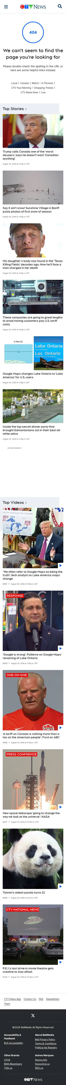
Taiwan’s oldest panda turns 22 (24, 892)
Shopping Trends (43, 87)
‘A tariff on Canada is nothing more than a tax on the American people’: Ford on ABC (31, 735)
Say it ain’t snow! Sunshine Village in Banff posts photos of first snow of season (31, 209)
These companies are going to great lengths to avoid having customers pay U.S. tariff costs (33, 321)
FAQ (41, 999)
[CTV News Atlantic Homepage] (33, 7)
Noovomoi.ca (42, 1063)
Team (7, 1003)
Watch (35, 83)
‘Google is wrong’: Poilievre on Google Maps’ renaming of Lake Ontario (32, 656)
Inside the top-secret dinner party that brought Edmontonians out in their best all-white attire (32, 430)
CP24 (7, 1059)
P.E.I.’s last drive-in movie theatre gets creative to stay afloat (28, 970)
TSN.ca (8, 1067)
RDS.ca (39, 1067)
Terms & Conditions (45, 1043)
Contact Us (30, 999)
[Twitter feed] (33, 1015)
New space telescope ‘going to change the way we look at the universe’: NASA (31, 815)
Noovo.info (41, 1059)
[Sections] (6, 6)
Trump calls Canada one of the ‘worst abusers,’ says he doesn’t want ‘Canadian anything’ (31, 155)
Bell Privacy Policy (45, 1039)
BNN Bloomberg (13, 1063)
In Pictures (47, 83)
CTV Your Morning (21, 87)
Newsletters (52, 999)
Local (14, 83)
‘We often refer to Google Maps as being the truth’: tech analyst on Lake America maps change (32, 575)
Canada (24, 83)
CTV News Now (29, 92)
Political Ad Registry (46, 1047)
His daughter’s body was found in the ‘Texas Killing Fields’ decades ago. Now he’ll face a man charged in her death (33, 264)
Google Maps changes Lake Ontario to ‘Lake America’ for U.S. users (33, 375)
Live (43, 92)
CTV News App (12, 999)
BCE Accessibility (13, 1043)
